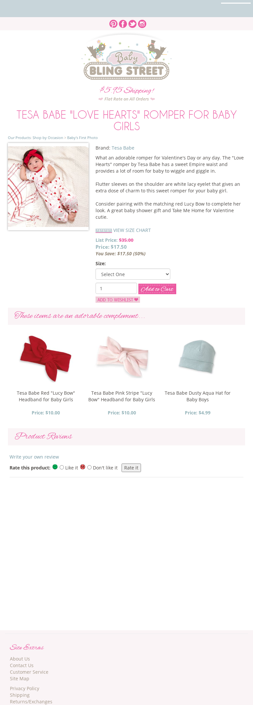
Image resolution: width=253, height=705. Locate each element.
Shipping (20, 695)
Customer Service (29, 672)
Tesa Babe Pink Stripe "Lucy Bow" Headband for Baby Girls (121, 396)
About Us (20, 659)
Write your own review (34, 457)
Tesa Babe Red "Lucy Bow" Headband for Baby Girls (46, 396)
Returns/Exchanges (31, 701)
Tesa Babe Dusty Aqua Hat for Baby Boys (198, 396)
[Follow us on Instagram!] (142, 22)
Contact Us (22, 665)
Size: (101, 263)
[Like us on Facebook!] (123, 22)
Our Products (19, 137)
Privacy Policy (24, 688)
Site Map (19, 678)
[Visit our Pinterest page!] (113, 22)
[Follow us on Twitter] (132, 22)
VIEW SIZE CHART (132, 230)
